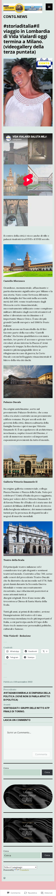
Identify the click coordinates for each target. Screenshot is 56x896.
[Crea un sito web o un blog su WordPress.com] (4, 878)
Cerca (6, 768)
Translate (24, 870)
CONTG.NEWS (15, 16)
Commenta (41, 754)
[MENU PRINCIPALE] (49, 6)
